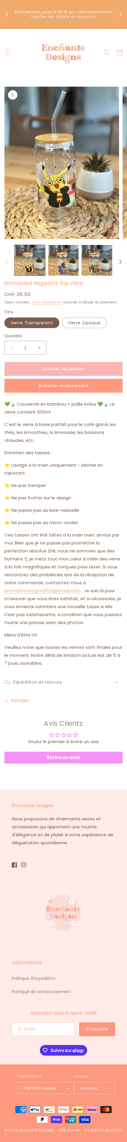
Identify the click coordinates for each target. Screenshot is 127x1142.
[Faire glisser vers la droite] (120, 261)
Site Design (69, 1130)
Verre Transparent (32, 323)
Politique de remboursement (41, 992)
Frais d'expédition (47, 302)
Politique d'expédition (34, 978)
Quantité (13, 336)
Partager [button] (20, 700)
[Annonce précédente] (6, 14)
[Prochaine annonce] (120, 14)
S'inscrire (97, 1029)
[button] (7, 52)
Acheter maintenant (63, 386)
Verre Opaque (84, 323)
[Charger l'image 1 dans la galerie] (29, 260)
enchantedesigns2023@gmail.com (42, 591)
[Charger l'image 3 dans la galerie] (97, 260)
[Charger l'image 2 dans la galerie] (63, 260)
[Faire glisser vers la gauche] (6, 261)
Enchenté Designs (37, 1130)
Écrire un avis (63, 757)
